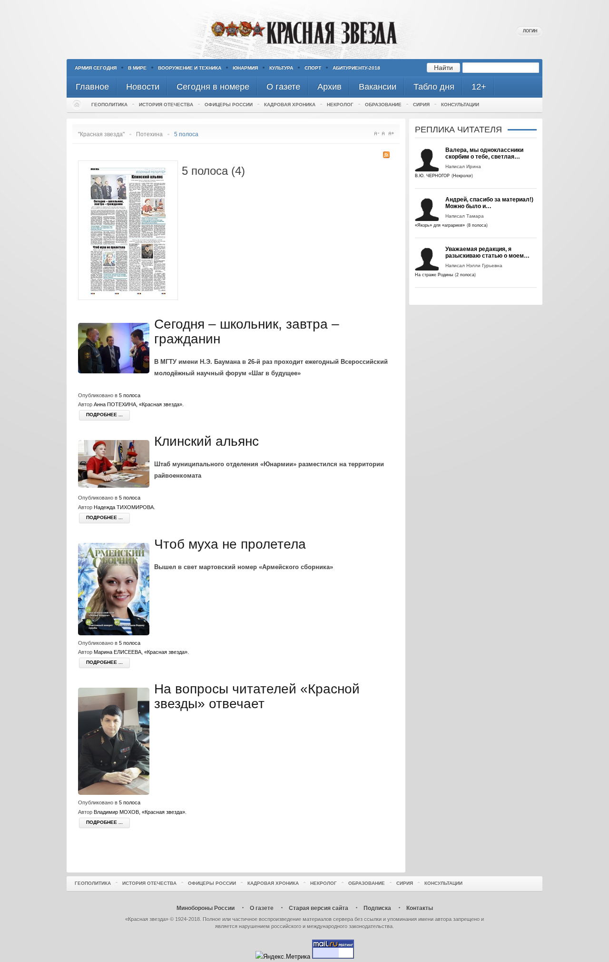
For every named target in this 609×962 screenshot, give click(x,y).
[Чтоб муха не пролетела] (116, 633)
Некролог (340, 104)
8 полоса (477, 225)
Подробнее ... (104, 414)
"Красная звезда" (101, 134)
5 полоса (129, 395)
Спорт (312, 67)
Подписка (377, 908)
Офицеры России (229, 104)
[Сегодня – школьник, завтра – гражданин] (116, 371)
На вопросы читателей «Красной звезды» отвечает (257, 696)
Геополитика (109, 104)
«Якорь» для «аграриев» (440, 225)
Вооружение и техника (189, 67)
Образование (383, 104)
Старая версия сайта (318, 908)
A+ (391, 133)
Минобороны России (206, 908)
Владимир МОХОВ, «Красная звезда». (140, 812)
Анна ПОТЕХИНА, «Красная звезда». (139, 404)
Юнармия (245, 67)
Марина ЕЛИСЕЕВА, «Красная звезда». (141, 652)
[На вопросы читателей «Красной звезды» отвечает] (116, 792)
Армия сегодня (96, 67)
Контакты (419, 908)
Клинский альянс (206, 441)
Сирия (421, 104)
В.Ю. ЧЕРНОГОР (432, 175)
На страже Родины (434, 274)
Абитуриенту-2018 (356, 67)
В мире (137, 67)
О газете (262, 908)
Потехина (149, 134)
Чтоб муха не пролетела (230, 544)
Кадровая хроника (289, 104)
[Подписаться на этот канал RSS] (386, 155)
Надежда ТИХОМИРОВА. (124, 507)
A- (376, 133)
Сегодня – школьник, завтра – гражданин (246, 331)
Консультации (460, 104)
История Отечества (166, 104)
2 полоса (465, 274)
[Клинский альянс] (116, 485)
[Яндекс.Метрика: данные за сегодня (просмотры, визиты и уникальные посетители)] (282, 956)
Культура (281, 67)
